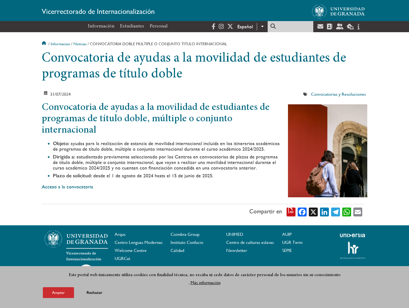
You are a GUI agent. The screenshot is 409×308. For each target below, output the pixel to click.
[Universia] (352, 235)
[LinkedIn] (324, 211)
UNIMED (234, 234)
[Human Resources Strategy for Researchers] (352, 250)
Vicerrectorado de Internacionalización (98, 11)
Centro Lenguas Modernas (138, 242)
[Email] (357, 211)
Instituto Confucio (187, 242)
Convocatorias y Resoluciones (338, 94)
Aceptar (58, 292)
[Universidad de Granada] (338, 11)
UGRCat (122, 258)
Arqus (120, 234)
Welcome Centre (131, 250)
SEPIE (287, 250)
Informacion (60, 44)
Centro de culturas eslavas (250, 242)
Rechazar (94, 292)
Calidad (177, 250)
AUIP (287, 234)
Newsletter (236, 250)
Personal (158, 26)
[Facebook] (302, 211)
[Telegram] (335, 211)
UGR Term (292, 242)
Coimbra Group (185, 234)
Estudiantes (132, 26)
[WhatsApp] (346, 211)
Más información (206, 282)
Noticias (80, 44)
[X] (313, 211)
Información (101, 26)
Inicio (44, 44)
